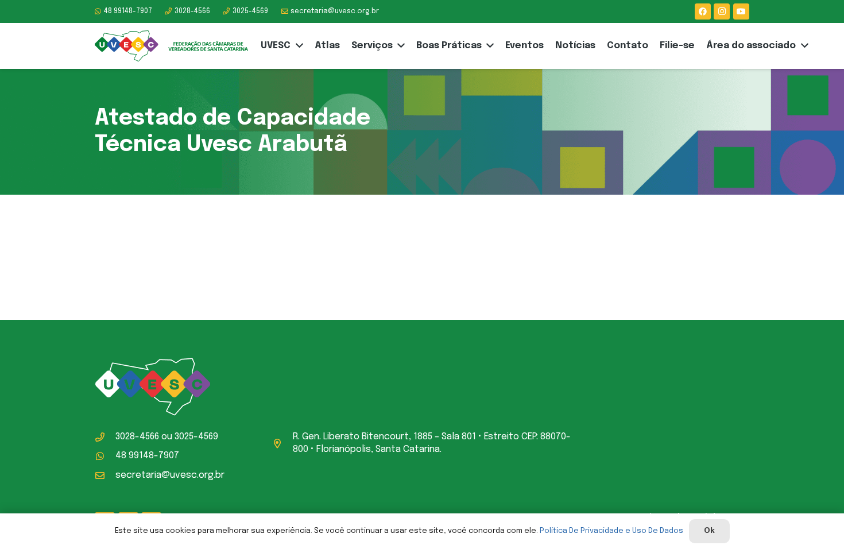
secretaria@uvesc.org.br (169, 475)
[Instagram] (722, 11)
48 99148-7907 (147, 456)
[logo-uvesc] (171, 46)
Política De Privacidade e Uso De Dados (611, 531)
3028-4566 (137, 437)
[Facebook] (703, 11)
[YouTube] (741, 11)
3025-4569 (196, 437)
